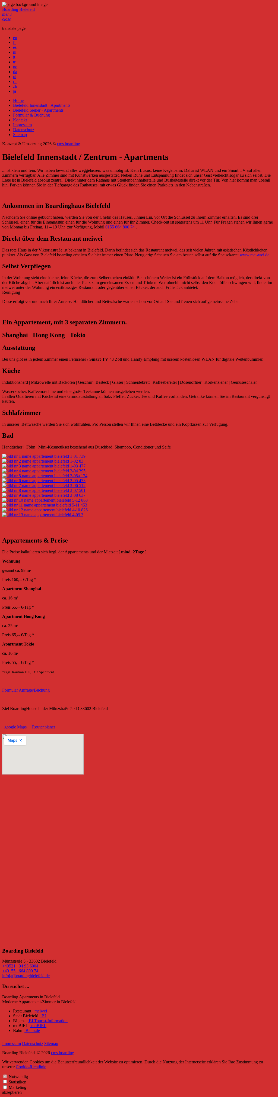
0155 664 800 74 (120, 227)
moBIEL (38, 1025)
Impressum (22, 124)
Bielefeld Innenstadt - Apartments (41, 105)
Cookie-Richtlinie (31, 1066)
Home (18, 100)
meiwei (40, 1011)
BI (43, 1016)
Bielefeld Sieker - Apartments (38, 110)
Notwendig (18, 1076)
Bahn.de (32, 1030)
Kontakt (20, 120)
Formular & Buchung (31, 115)
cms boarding (68, 143)
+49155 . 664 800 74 (20, 971)
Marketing (17, 1087)
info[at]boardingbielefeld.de (26, 975)
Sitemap (20, 134)
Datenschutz (23, 129)
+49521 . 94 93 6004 (20, 966)
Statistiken (17, 1082)
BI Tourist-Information (48, 1020)
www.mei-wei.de (254, 255)
